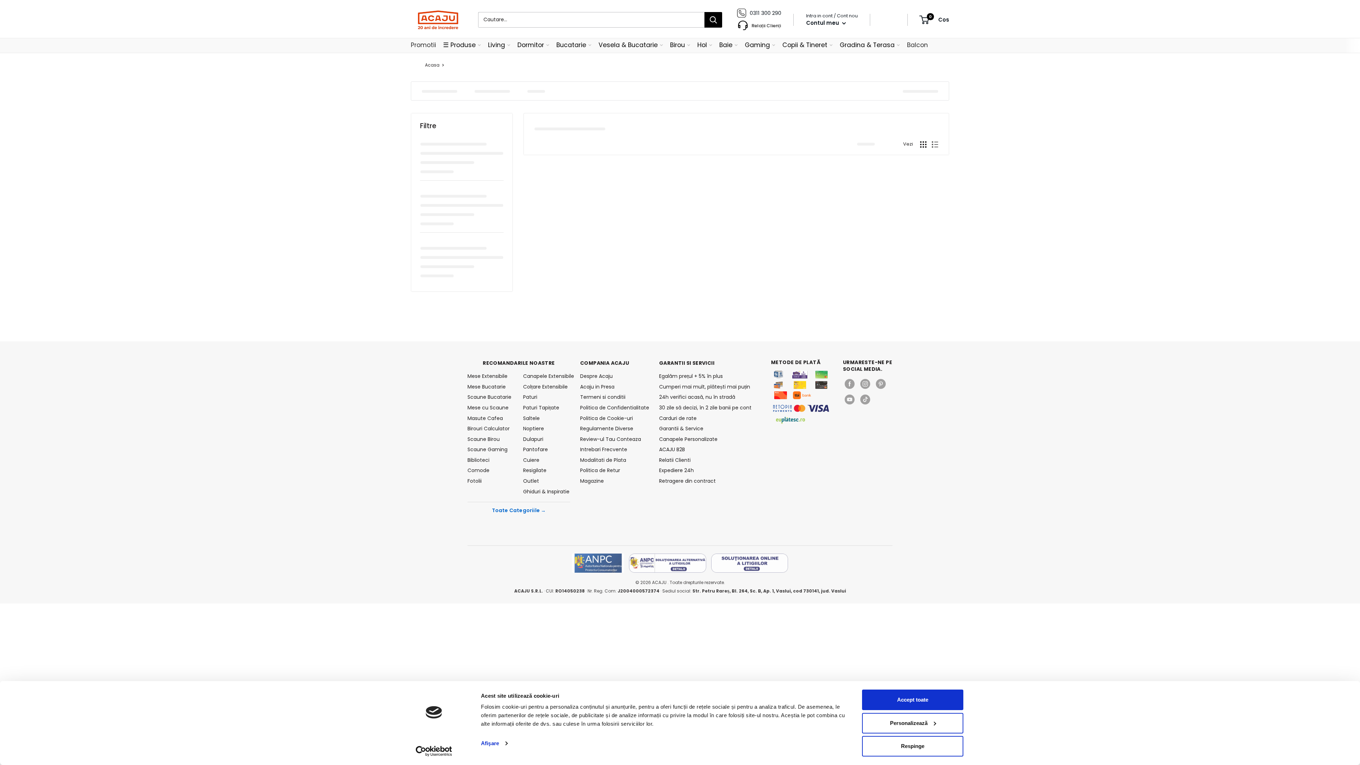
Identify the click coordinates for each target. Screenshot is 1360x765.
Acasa (432, 65)
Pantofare (535, 449)
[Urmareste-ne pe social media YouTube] (850, 399)
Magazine (592, 480)
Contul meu (823, 23)
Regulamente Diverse (606, 428)
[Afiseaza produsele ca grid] (923, 144)
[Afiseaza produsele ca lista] (935, 144)
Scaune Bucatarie (489, 397)
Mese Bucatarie (487, 386)
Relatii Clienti (675, 460)
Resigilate (534, 470)
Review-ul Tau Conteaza (610, 439)
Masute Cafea (485, 418)
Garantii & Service (681, 428)
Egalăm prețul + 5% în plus (691, 376)
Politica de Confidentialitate (614, 407)
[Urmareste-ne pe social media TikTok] (865, 399)
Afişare (490, 743)
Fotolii (475, 480)
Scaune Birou (484, 439)
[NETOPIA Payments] (801, 408)
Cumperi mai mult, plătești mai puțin (704, 386)
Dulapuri (533, 439)
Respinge (912, 746)
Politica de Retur (600, 470)
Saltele (531, 418)
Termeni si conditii (602, 397)
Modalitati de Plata (603, 460)
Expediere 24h (676, 470)
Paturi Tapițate (541, 407)
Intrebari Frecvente (603, 449)
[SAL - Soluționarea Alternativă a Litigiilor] (667, 563)
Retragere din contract (687, 480)
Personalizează (909, 723)
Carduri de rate (678, 418)
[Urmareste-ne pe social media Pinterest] (881, 384)
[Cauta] (713, 20)
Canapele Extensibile (546, 376)
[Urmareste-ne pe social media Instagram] (865, 384)
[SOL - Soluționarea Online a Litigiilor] (749, 563)
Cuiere (531, 460)
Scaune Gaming (488, 449)
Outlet (531, 480)
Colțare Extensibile (545, 386)
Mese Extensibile (488, 376)
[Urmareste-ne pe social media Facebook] (850, 384)
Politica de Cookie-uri (606, 418)
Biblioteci (478, 460)
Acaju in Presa (597, 386)
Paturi (530, 397)
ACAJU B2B (672, 449)
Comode (478, 470)
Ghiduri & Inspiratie (546, 491)
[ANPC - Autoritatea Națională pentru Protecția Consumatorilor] (598, 563)
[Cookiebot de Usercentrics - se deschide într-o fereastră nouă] (434, 751)
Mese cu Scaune (488, 407)
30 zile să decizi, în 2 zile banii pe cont (705, 407)
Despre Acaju (596, 376)
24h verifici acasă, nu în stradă (697, 397)
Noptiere (533, 428)
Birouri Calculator (489, 428)
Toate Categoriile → (519, 510)
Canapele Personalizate (688, 439)
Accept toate (912, 700)
